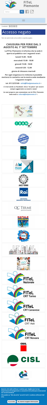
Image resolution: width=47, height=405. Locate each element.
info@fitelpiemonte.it (31, 83)
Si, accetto (11, 401)
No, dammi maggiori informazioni (28, 401)
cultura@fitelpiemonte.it (27, 94)
